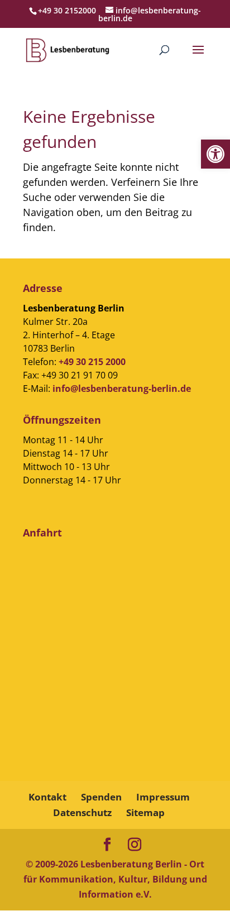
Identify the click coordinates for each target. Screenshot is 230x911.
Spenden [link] (101, 796)
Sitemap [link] (145, 812)
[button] (198, 57)
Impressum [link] (163, 796)
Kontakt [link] (47, 796)
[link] (215, 154)
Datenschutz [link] (82, 812)
